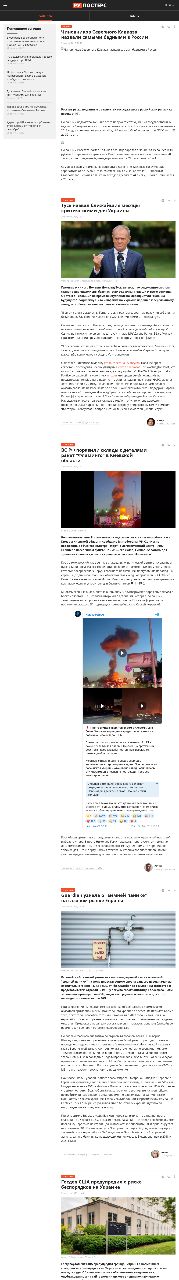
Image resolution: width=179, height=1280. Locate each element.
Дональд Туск (92, 422)
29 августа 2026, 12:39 (72, 906)
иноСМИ (107, 1154)
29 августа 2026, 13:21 (72, 466)
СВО (78, 422)
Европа (95, 1154)
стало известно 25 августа (122, 363)
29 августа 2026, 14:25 (72, 216)
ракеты (90, 867)
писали (112, 375)
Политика (45, 15)
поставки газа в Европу (75, 1154)
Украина (67, 422)
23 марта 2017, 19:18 (71, 43)
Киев (79, 867)
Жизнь (134, 15)
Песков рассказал (128, 367)
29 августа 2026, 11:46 (72, 1193)
